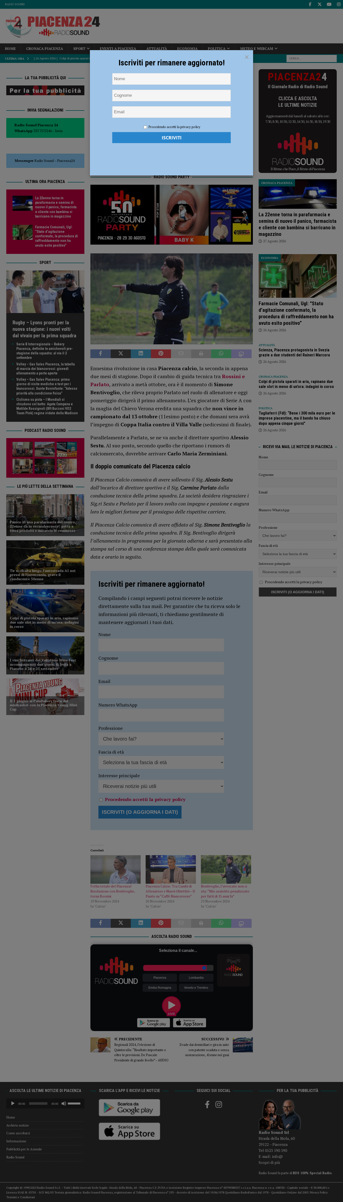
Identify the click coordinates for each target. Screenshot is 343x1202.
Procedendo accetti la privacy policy (174, 127)
